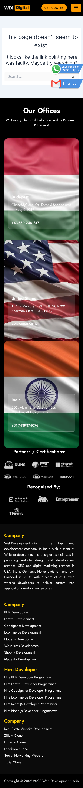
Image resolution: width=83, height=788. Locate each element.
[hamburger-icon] (76, 8)
